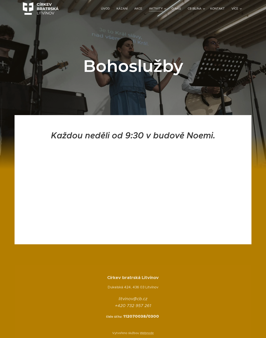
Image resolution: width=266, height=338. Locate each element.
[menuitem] (106, 8)
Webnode (147, 333)
